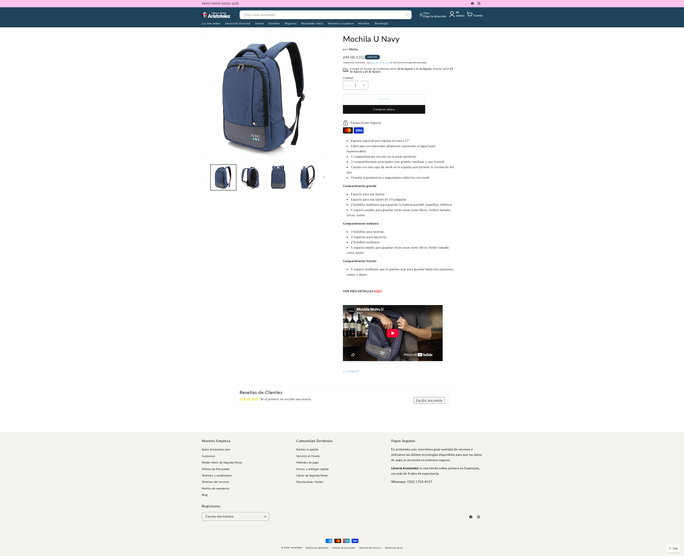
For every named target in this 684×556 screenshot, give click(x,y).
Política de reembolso (216, 488)
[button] (474, 15)
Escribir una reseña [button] (429, 400)
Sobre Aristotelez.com (216, 449)
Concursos (208, 456)
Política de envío (394, 548)
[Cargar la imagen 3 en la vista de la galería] (278, 177)
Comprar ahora (384, 109)
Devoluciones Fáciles (309, 481)
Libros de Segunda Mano (312, 475)
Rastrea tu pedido (307, 449)
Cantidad (348, 78)
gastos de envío (380, 62)
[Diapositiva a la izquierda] (206, 177)
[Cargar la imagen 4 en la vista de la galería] (306, 177)
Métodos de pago (307, 462)
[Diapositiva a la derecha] (324, 177)
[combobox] (325, 15)
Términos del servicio (215, 481)
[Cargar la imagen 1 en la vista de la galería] (223, 177)
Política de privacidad (343, 548)
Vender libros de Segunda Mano (222, 462)
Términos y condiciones (217, 475)
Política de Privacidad (215, 469)
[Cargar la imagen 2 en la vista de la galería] (251, 177)
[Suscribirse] (265, 516)
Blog (205, 494)
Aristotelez (296, 547)
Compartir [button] (352, 371)
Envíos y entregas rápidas (312, 469)
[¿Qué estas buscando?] (407, 15)
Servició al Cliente (308, 456)
